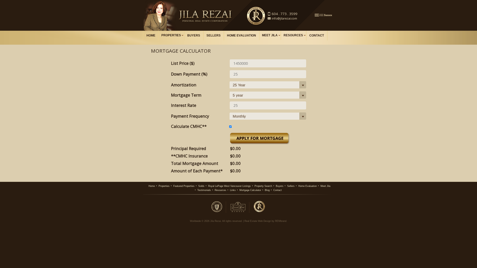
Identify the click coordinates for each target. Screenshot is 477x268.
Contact (316, 35)
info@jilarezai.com (284, 18)
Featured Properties (184, 186)
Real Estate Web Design (257, 221)
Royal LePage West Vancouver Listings (229, 186)
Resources (293, 35)
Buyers (193, 35)
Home (150, 35)
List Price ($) (183, 63)
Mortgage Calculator (250, 190)
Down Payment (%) (189, 74)
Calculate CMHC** (189, 126)
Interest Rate (183, 105)
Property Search (263, 186)
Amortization (183, 84)
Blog (267, 190)
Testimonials (204, 190)
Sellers (213, 35)
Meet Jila (270, 35)
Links (233, 190)
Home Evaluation (241, 35)
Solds (201, 186)
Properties (171, 35)
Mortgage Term (186, 95)
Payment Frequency (190, 116)
